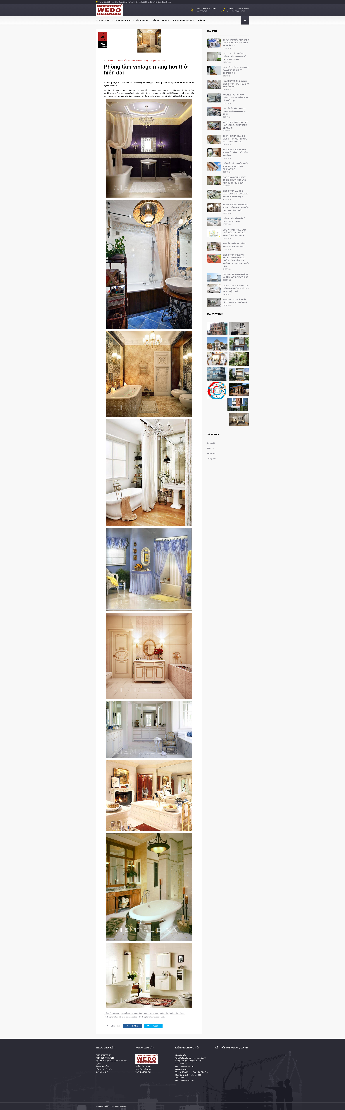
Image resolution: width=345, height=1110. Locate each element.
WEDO (108, 1106)
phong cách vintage (151, 1013)
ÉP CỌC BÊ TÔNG (102, 1066)
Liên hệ (201, 20)
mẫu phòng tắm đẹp (112, 1013)
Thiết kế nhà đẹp (113, 60)
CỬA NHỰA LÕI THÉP (104, 1069)
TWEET (152, 1025)
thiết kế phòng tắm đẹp (128, 1017)
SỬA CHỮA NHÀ (102, 1072)
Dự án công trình (123, 20)
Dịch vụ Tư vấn (103, 20)
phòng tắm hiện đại (177, 1013)
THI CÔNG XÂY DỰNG (143, 1069)
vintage (163, 1017)
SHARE (132, 1025)
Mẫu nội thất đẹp (161, 20)
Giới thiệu (211, 453)
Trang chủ (211, 458)
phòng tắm (164, 1013)
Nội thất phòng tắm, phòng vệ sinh (150, 60)
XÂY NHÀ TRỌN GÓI (143, 1072)
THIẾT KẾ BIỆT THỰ (103, 1055)
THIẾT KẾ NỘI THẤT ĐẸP (105, 1058)
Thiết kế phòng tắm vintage (149, 1017)
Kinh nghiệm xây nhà (183, 20)
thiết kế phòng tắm (111, 1017)
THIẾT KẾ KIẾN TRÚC (143, 1066)
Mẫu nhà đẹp (142, 20)
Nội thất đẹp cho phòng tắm (131, 1013)
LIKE (115, 1026)
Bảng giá (211, 443)
